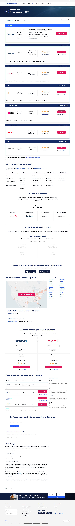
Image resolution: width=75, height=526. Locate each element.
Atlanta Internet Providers (25, 515)
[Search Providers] (16, 510)
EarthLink (10, 318)
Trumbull (61, 281)
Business (49, 3)
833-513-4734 (63, 36)
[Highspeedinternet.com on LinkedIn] (62, 514)
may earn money (8, 0)
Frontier (9, 316)
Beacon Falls (62, 279)
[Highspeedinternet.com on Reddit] (60, 514)
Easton (61, 285)
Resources (43, 3)
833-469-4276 (63, 114)
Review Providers (35, 3)
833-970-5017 (63, 150)
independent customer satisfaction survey (32, 157)
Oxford (50, 283)
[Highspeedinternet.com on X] (57, 514)
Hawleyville (62, 283)
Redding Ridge (62, 288)
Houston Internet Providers (25, 509)
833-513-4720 (63, 54)
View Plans (60, 52)
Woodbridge (62, 286)
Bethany (61, 292)
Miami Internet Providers (25, 513)
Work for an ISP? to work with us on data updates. (15, 159)
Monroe (50, 281)
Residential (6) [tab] (10, 20)
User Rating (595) (45, 113)
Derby (50, 294)
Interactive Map (27, 294)
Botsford (51, 285)
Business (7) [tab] (17, 20)
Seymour (51, 286)
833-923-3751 (63, 75)
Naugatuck (62, 290)
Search (67, 3)
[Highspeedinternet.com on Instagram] (59, 514)
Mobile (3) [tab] (25, 20)
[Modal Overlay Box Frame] (37, 496)
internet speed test (37, 168)
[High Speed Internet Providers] (12, 3)
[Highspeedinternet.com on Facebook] (55, 514)
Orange (61, 296)
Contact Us (56, 509)
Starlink (7, 407)
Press (55, 511)
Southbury (51, 290)
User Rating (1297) (45, 74)
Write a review (14, 426)
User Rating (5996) (45, 54)
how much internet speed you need (22, 168)
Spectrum (10, 313)
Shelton (50, 288)
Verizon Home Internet (12, 321)
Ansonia (50, 292)
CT (8, 488)
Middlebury (62, 294)
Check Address (60, 33)
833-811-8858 (63, 94)
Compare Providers (26, 3)
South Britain (51, 298)
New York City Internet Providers (26, 511)
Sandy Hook (51, 279)
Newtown (51, 296)
